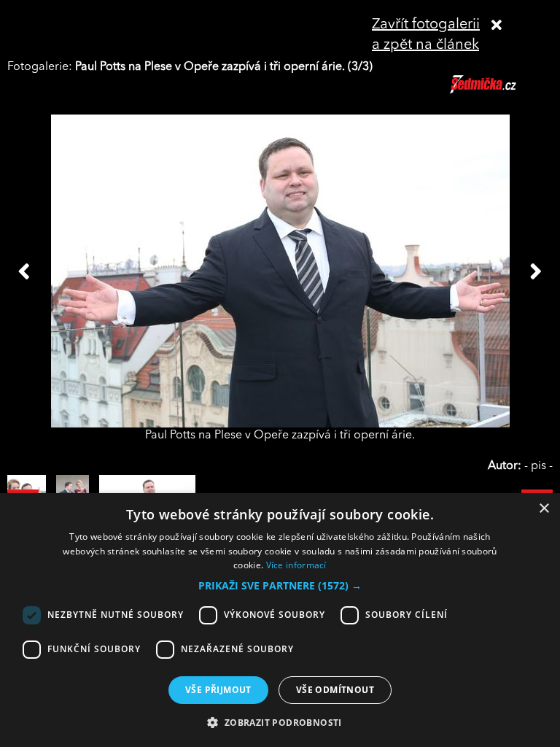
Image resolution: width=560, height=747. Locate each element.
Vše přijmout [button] (218, 690)
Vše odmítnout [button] (335, 690)
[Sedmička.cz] (501, 91)
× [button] (543, 508)
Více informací (296, 565)
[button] (280, 585)
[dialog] (280, 620)
